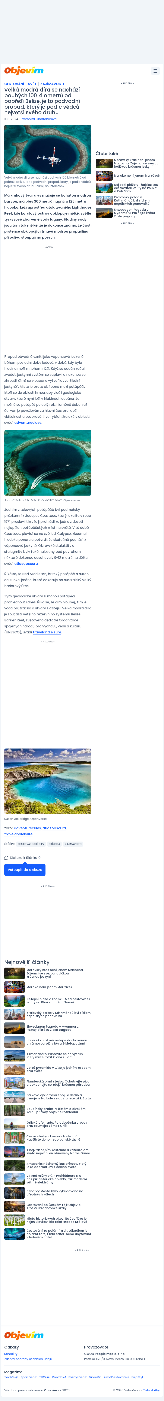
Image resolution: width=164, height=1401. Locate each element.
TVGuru (44, 1377)
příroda (54, 844)
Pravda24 (59, 1377)
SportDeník (29, 1377)
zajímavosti (73, 844)
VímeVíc (95, 1377)
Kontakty (11, 1354)
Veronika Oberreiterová (39, 118)
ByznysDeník (78, 1377)
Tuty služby (151, 1390)
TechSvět (11, 1377)
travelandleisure (47, 632)
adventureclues (27, 422)
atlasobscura (26, 563)
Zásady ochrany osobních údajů (28, 1359)
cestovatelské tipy (31, 844)
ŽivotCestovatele (116, 1377)
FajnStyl (137, 1377)
